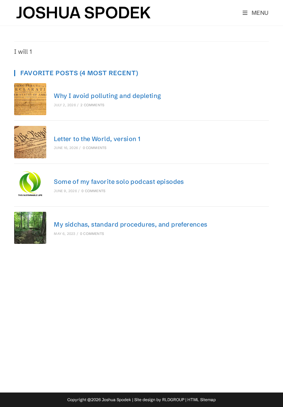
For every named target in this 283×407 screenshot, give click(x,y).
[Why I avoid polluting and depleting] (30, 99)
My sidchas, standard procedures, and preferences (130, 224)
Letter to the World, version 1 (97, 139)
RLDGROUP (173, 399)
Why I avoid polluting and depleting (107, 96)
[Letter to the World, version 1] (30, 142)
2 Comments (92, 105)
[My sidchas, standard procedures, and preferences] (30, 228)
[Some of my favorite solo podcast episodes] (30, 185)
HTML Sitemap (201, 399)
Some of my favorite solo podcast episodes (119, 182)
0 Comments (95, 148)
